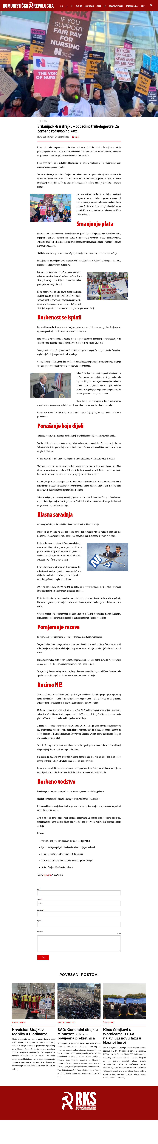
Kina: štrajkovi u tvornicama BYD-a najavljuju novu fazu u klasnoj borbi (122, 1036)
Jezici (143, 6)
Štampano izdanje (116, 6)
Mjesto (39, 921)
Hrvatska (15, 1022)
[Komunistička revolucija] (28, 8)
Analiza (79, 6)
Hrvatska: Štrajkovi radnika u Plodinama (29, 1032)
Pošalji (43, 957)
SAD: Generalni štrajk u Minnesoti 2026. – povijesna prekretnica (77, 1034)
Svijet (98, 6)
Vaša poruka (40, 931)
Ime (38, 889)
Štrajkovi (75, 137)
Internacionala (132, 6)
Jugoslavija (89, 6)
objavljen (47, 875)
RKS (105, 6)
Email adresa (40, 910)
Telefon (39, 900)
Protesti (60, 1022)
